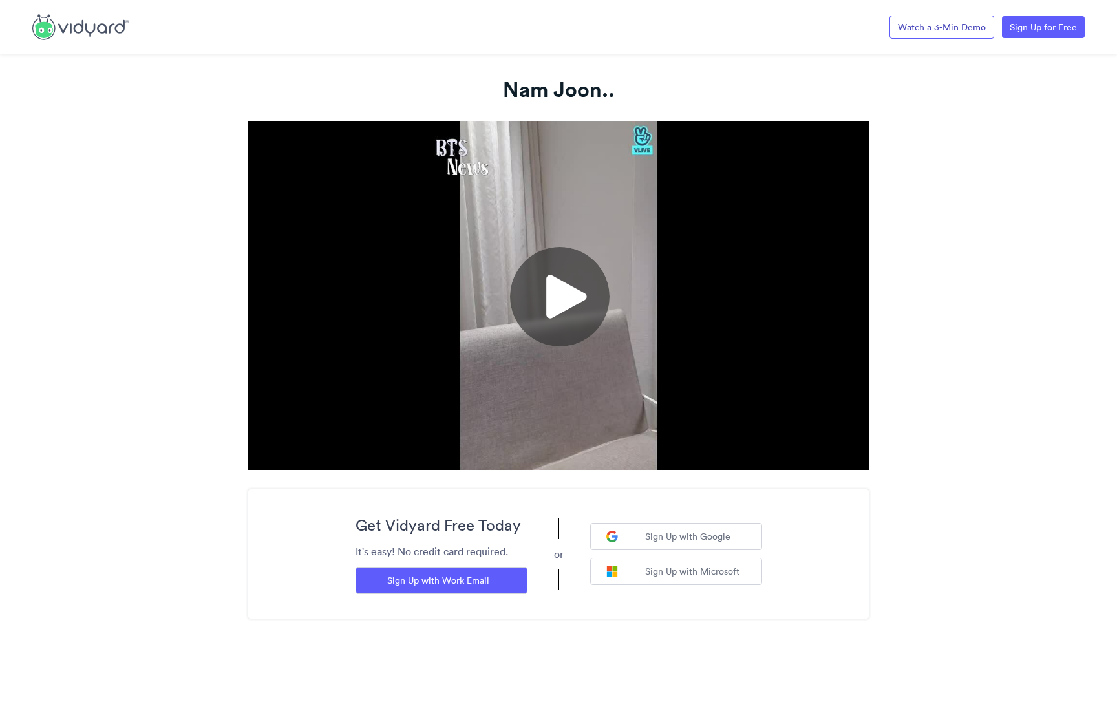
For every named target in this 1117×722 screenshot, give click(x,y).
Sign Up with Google (687, 536)
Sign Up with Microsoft (692, 571)
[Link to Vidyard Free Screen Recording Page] (80, 26)
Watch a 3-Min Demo (942, 27)
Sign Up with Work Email (438, 580)
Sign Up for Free (1043, 27)
